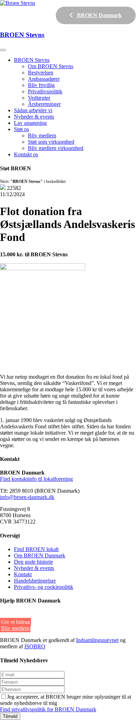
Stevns (22, 34)
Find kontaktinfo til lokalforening (36, 479)
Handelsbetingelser (35, 581)
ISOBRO (34, 646)
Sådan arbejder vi (33, 110)
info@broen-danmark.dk (27, 497)
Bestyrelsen (40, 73)
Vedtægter (39, 98)
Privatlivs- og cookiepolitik (43, 587)
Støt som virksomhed (51, 142)
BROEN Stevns (32, 60)
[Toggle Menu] (3, 50)
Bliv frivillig (41, 85)
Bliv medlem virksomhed (55, 148)
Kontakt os (26, 154)
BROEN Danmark (99, 15)
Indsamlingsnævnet (97, 640)
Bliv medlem (42, 135)
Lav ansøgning (30, 123)
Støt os (21, 129)
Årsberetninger (44, 104)
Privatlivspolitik (45, 91)
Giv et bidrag (15, 622)
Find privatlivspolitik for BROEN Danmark (48, 709)
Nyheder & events (34, 117)
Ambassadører (44, 79)
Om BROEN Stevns (50, 66)
